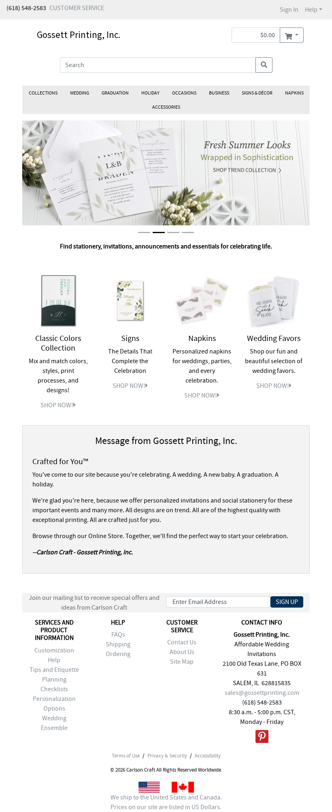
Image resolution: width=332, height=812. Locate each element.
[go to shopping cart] (292, 35)
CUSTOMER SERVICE (76, 8)
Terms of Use (126, 756)
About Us (182, 652)
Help (311, 10)
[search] (263, 65)
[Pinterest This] (262, 738)
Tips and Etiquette (54, 670)
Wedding (79, 93)
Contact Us (181, 642)
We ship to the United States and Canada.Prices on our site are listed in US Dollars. (166, 802)
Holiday (150, 93)
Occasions (184, 93)
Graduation (115, 93)
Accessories (166, 107)
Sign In (289, 10)
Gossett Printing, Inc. (78, 34)
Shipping (118, 644)
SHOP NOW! (56, 405)
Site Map (182, 662)
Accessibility (208, 756)
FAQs (118, 635)
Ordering (118, 654)
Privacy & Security (167, 756)
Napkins (294, 93)
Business (219, 93)
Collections (43, 93)
